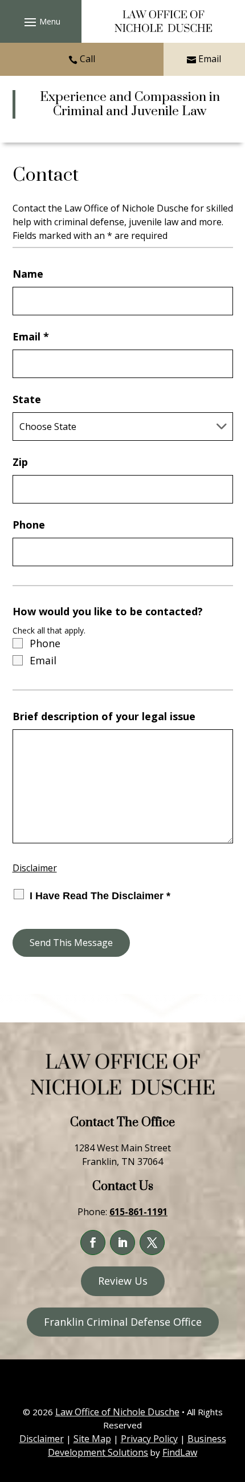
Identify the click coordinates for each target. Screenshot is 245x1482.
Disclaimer (35, 868)
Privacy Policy (149, 1438)
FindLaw (179, 1452)
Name (28, 274)
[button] (40, 22)
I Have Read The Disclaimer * (100, 896)
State (27, 399)
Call (87, 58)
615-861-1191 (138, 1211)
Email (209, 58)
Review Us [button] (123, 1281)
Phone (29, 524)
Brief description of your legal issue (104, 716)
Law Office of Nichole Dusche (117, 1412)
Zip (20, 462)
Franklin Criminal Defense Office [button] (123, 1322)
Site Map (92, 1438)
